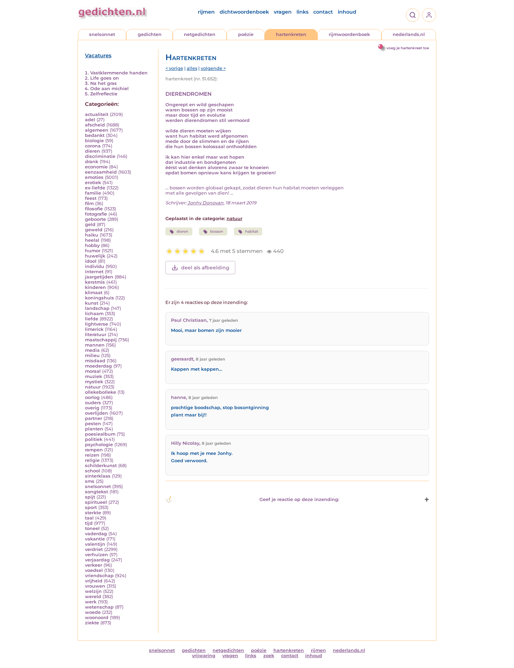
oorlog (92, 397)
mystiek (94, 381)
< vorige (174, 68)
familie (93, 193)
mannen (95, 345)
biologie (94, 140)
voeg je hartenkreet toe (407, 48)
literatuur (95, 334)
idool (91, 261)
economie (96, 166)
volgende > (213, 68)
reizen (92, 455)
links (302, 12)
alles (192, 68)
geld (90, 224)
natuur (93, 387)
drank (91, 161)
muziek (93, 376)
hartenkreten (291, 34)
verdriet (94, 549)
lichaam (94, 313)
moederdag (98, 366)
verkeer (93, 565)
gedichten (150, 34)
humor (92, 250)
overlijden (96, 413)
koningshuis (99, 297)
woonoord (96, 617)
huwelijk (95, 256)
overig (92, 408)
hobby (92, 245)
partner (93, 418)
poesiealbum (100, 434)
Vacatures (98, 55)
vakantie (95, 539)
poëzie (246, 34)
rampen (94, 449)
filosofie (94, 208)
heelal (92, 240)
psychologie (99, 444)
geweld (93, 229)
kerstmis (95, 282)
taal (89, 518)
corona (93, 145)
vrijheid (93, 580)
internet (94, 271)
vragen (283, 12)
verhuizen (96, 554)
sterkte (93, 512)
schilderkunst (101, 465)
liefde (91, 318)
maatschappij (101, 339)
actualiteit (96, 114)
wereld (93, 596)
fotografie (96, 214)
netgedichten (199, 34)
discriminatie (100, 156)
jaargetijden (99, 276)
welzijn (93, 591)
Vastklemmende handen (119, 72)
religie (92, 460)
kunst (91, 303)
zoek (268, 655)
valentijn (95, 544)
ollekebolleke (100, 392)
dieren (92, 151)
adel (90, 119)
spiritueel (96, 502)
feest (91, 198)
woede (93, 612)
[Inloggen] (429, 15)
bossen (216, 231)
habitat (251, 231)
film (89, 203)
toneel (92, 528)
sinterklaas (97, 476)
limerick (94, 329)
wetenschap (99, 607)
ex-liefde (95, 187)
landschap (97, 308)
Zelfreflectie (103, 93)
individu (94, 266)
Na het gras (103, 83)
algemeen (96, 130)
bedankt (95, 135)
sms (89, 481)
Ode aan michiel (109, 88)
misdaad (95, 360)
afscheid (95, 125)
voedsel (94, 570)
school (92, 470)
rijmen (206, 12)
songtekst (96, 491)
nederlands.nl (409, 34)
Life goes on (104, 78)
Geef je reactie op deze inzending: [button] (299, 499)
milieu (92, 355)
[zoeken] (412, 15)
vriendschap (99, 575)
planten (94, 428)
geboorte (95, 219)
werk (91, 601)
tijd (89, 523)
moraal (93, 371)
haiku (91, 235)
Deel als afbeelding (205, 267)
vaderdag (96, 533)
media (92, 350)
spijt (90, 497)
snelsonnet (102, 34)
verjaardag (97, 559)
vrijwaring (203, 655)
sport (91, 507)
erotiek (93, 182)
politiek (93, 439)
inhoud (347, 12)
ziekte (92, 622)
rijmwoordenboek (349, 34)
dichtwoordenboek (244, 12)
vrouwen (95, 586)
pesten (93, 423)
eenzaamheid (101, 172)
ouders (93, 402)
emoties (94, 177)
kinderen (95, 287)
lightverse (96, 324)
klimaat (93, 292)
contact (323, 12)
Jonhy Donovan (205, 202)
